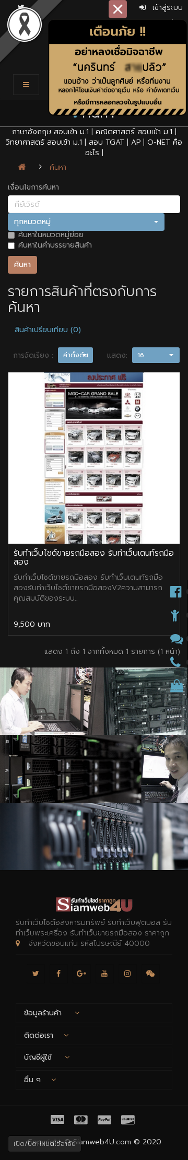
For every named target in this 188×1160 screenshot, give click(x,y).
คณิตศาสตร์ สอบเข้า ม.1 (134, 131)
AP (135, 142)
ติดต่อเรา (38, 1035)
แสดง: (117, 355)
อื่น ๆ (32, 1079)
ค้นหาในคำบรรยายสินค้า (55, 245)
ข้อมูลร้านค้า (44, 1012)
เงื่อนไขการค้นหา (33, 187)
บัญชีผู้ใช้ (39, 1057)
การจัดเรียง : (33, 355)
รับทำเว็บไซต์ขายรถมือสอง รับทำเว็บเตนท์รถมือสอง (94, 558)
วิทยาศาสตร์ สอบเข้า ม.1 (44, 142)
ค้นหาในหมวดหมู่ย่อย (51, 235)
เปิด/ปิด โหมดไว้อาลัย (45, 1144)
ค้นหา (58, 167)
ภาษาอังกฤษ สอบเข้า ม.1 (50, 131)
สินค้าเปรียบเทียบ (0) (48, 329)
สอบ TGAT (106, 142)
